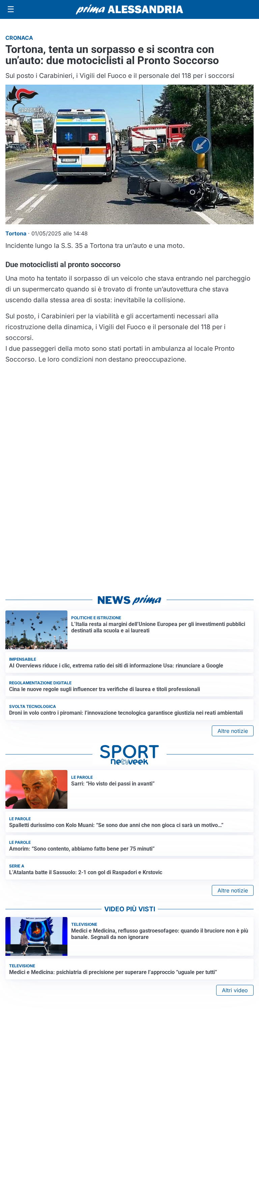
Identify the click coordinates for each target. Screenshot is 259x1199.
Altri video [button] (235, 990)
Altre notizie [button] (233, 730)
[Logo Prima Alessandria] (129, 9)
